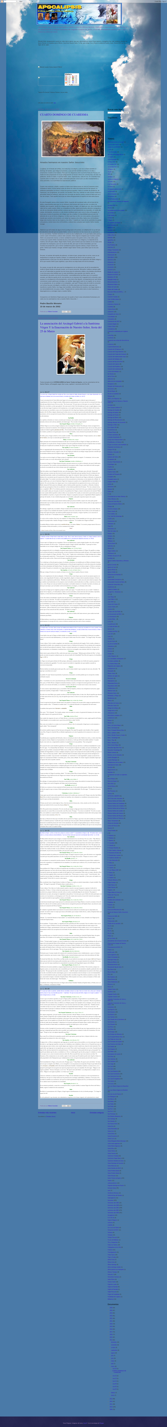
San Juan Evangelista (114, 1078)
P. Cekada (110, 845)
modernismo (111, 718)
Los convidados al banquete (115, 658)
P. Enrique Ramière (113, 848)
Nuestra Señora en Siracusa (115, 818)
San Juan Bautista (113, 1071)
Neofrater (110, 772)
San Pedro (111, 1106)
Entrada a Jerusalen (113, 452)
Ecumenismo (111, 429)
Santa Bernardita (112, 1128)
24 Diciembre (111, 191)
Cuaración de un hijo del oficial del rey (118, 340)
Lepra (109, 636)
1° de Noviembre (112, 152)
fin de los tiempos (113, 509)
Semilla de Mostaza (113, 1193)
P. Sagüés (110, 875)
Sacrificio (110, 991)
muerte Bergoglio (112, 757)
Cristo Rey (111, 335)
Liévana (110, 648)
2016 (111, 1334)
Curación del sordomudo (114, 369)
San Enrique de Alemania (115, 1034)
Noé (109, 788)
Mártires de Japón (113, 676)
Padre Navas (111, 885)
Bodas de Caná (112, 287)
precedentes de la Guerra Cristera (117, 941)
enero (113, 1395)
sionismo (110, 1222)
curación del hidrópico (114, 359)
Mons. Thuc (111, 740)
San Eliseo (111, 1029)
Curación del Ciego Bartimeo (116, 351)
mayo (113, 1361)
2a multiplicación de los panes (116, 210)
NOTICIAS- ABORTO (114, 796)
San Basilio (111, 1014)
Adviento (110, 237)
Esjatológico (111, 464)
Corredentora (111, 329)
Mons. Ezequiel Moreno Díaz (116, 730)
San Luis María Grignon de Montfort (118, 1090)
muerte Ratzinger (112, 760)
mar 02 (115, 1389)
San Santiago (111, 1118)
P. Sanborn (111, 877)
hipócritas (110, 546)
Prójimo (110, 949)
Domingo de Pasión (113, 415)
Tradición (110, 1250)
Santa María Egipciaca (114, 1146)
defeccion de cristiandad (114, 381)
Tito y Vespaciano (113, 1242)
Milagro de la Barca (113, 708)
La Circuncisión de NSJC (115, 614)
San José (110, 1066)
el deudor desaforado (113, 437)
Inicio (73, 1113)
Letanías (110, 639)
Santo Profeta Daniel (113, 1170)
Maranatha (111, 671)
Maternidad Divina (113, 683)
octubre (113, 1347)
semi (109, 1190)
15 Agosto (110, 169)
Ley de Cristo (111, 641)
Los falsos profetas (113, 661)
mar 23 (115, 1378)
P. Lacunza (111, 865)
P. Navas (110, 872)
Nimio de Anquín (112, 781)
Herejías (110, 536)
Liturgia (110, 653)
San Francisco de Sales (114, 1044)
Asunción (110, 269)
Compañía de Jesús (113, 314)
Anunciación (111, 255)
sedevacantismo (112, 1183)
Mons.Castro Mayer (113, 745)
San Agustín (111, 1009)
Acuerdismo (111, 232)
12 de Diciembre (112, 159)
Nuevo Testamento (113, 820)
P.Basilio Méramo (112, 880)
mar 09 (115, 1384)
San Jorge (110, 1064)
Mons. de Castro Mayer (114, 725)
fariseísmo (111, 486)
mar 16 (115, 1381)
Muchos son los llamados (115, 755)
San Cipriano (111, 1017)
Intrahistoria (111, 587)
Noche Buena (111, 786)
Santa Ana (110, 1126)
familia (109, 484)
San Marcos (111, 1099)
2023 (111, 1315)
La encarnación (112, 616)
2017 (111, 1332)
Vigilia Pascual (112, 1291)
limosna (110, 651)
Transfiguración (112, 1252)
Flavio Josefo (111, 511)
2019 (111, 1326)
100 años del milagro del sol (115, 154)
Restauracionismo (113, 964)
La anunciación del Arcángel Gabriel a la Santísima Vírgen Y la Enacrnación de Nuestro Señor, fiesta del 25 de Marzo (71, 327)
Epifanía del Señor (113, 457)
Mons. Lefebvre (112, 732)
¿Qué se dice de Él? (113, 144)
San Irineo (110, 1056)
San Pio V (110, 1109)
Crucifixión (111, 338)
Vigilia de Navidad (113, 1287)
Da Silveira (111, 374)
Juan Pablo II (111, 599)
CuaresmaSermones (113, 346)
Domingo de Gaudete (113, 410)
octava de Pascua (113, 825)
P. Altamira (111, 835)
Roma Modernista (113, 982)
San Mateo (111, 1101)
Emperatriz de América (114, 447)
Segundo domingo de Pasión (116, 1185)
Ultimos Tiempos (112, 1272)
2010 (111, 1407)
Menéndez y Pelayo (113, 695)
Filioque (110, 506)
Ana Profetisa (111, 245)
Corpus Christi (112, 326)
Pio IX (109, 926)
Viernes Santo (112, 1282)
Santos (110, 1180)
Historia (110, 548)
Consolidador (111, 316)
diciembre (114, 1342)
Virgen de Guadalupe (113, 1294)
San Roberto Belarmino (114, 1116)
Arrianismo (111, 262)
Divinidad (110, 405)
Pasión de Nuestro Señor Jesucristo (118, 912)
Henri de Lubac (112, 531)
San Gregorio (111, 1049)
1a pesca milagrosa (113, 179)
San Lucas (111, 1083)
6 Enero (110, 217)
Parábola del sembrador (114, 900)
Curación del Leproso (113, 364)
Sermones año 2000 (113, 1205)
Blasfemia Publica (113, 284)
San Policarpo (111, 1114)
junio (112, 1358)
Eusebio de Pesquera (114, 474)
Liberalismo (111, 646)
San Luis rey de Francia (114, 1094)
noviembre (114, 1345)
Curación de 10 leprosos (114, 349)
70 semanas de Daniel (114, 222)
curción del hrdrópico (113, 371)
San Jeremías (111, 1059)
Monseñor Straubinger (114, 750)
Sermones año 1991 (113, 1202)
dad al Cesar (111, 376)
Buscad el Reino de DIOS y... (116, 292)
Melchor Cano (111, 690)
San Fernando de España (115, 1041)
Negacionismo (112, 769)
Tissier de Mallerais (113, 1240)
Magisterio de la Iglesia (114, 666)
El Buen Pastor (112, 432)
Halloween (110, 523)
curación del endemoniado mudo (117, 356)
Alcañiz (110, 242)
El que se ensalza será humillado (117, 444)
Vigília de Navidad (113, 1289)
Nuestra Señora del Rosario (115, 816)
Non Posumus (112, 791)
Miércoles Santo (112, 705)
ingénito (110, 577)
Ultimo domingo (112, 1264)
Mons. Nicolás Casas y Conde (116, 735)
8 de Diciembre (112, 225)
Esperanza (111, 469)
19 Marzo (110, 176)
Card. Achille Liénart (113, 299)
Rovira (109, 986)
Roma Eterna (111, 979)
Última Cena (111, 1262)
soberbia (110, 1225)
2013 (111, 1399)
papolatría (110, 897)
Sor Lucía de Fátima (113, 1227)
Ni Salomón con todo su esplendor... (118, 774)
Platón (109, 936)
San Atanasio (111, 1012)
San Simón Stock (113, 1123)
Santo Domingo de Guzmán (115, 1163)
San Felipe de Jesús (113, 1039)
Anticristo (110, 247)
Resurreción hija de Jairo (114, 967)
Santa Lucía (111, 1138)
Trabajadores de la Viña (114, 1247)
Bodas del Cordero (113, 289)
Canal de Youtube (113, 297)
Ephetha (110, 454)
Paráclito (110, 904)
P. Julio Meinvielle (113, 860)
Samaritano (111, 1007)
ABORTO (110, 227)
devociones (111, 389)
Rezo (109, 974)
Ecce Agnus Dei (112, 427)
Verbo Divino (111, 1279)
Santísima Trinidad (113, 1156)
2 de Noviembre (112, 184)
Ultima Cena (111, 1259)
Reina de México (112, 962)
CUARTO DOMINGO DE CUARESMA (64, 114)
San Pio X (110, 1111)
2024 (111, 1313)
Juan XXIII (111, 602)
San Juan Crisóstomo (114, 1073)
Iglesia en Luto (112, 567)
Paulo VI (110, 918)
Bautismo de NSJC (113, 274)
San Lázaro (111, 1081)
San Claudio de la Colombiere (116, 1019)
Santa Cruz (111, 1131)
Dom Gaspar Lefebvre (114, 407)
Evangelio (110, 476)
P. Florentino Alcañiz (113, 853)
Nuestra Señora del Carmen (115, 813)
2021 (111, 1321)
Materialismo (111, 681)
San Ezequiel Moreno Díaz (115, 1036)
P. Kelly (110, 862)
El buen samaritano (113, 434)
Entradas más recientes (47, 1113)
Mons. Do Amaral (112, 728)
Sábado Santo (112, 989)
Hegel (109, 526)
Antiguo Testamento (113, 250)
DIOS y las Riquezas (113, 398)
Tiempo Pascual (112, 1237)
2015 (111, 1337)
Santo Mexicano (112, 1165)
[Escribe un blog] (65, 312)
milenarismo (111, 713)
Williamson (111, 1299)
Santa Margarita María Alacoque (117, 1141)
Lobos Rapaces (112, 656)
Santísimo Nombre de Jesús (116, 1161)
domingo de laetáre (113, 412)
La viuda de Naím (113, 626)
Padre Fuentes (112, 882)
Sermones (110, 1200)
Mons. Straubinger (113, 737)
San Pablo (110, 1104)
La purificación (112, 624)
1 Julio (109, 149)
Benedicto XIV (112, 277)
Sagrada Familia (112, 994)
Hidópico (110, 538)
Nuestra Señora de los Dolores (116, 808)
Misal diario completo (114, 715)
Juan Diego (111, 597)
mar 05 (115, 1386)
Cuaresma (110, 344)
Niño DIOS (111, 783)
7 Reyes (110, 220)
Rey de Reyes (112, 972)
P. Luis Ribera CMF (113, 870)
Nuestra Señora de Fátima (115, 801)
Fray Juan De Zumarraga (115, 516)
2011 (111, 1404)
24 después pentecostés (114, 189)
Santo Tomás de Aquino (114, 1178)
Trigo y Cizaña (112, 1257)
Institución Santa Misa (114, 584)
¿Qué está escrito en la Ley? (116, 142)
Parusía (110, 907)
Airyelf (85, 1423)
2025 (111, 1310)
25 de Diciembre (112, 194)
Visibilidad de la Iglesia (114, 1296)
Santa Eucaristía (112, 1136)
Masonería (111, 678)
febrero (113, 1392)
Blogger (102, 1423)
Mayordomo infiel (112, 686)
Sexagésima (111, 1215)
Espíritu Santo (112, 472)
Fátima (110, 491)
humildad (110, 558)
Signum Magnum (112, 1220)
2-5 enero (110, 186)
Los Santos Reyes (113, 663)
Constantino (111, 319)
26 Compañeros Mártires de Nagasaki (118, 201)
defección (110, 379)
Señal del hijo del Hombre (115, 1195)
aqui (55, 103)
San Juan (110, 1069)
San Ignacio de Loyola (114, 1054)
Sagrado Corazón (112, 996)
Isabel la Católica (112, 589)
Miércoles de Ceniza (113, 703)
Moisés (110, 723)
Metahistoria (111, 698)
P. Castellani (111, 843)
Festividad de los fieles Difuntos (117, 496)
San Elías (110, 1027)
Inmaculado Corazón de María (116, 582)
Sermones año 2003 (113, 1212)
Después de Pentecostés (115, 386)
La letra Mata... (112, 619)
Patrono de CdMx (112, 916)
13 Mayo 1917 (112, 162)
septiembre (114, 1350)
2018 (111, 1329)
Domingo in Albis (112, 425)
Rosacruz (110, 984)
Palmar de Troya (112, 895)
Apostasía (110, 259)
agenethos (110, 240)
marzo (113, 1366)
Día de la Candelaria (113, 393)
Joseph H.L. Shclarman (114, 592)
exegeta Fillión (112, 481)
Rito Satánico (111, 977)
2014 (111, 1340)
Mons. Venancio (112, 742)
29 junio (110, 208)
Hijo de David (111, 543)
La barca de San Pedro (114, 611)
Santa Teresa (111, 1151)
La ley (109, 621)
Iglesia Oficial (111, 569)
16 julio (110, 172)
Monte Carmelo (112, 752)
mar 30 (115, 1368)
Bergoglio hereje (112, 279)
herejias (110, 533)
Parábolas (110, 902)
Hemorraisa (111, 528)
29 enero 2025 (112, 205)
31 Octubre (111, 213)
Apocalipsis (111, 257)
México (110, 700)
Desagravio (111, 384)
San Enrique (111, 1032)
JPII (109, 594)
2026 (111, 1307)
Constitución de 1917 (113, 321)
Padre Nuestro (112, 887)
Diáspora (110, 396)
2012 (111, 1401)
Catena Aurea (111, 309)
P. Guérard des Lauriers (114, 855)
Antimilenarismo (112, 252)
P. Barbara (110, 838)
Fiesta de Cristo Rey (113, 501)
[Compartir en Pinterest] (70, 312)
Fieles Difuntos (112, 499)
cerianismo (111, 311)
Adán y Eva (111, 235)
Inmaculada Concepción (114, 579)
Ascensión (111, 267)
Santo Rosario (112, 1175)
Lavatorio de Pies (112, 631)
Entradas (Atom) (50, 1116)
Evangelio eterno (112, 479)
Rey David (110, 969)
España (110, 467)
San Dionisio (111, 1022)
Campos (110, 294)
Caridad (110, 301)
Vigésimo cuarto (112, 1284)
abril (112, 1363)
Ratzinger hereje (112, 959)
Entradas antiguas (97, 1113)
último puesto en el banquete (116, 1269)
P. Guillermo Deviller (113, 857)
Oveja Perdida (112, 830)
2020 (111, 1324)
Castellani (110, 306)
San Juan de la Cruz (113, 1076)
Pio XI (109, 931)
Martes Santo (111, 673)
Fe (108, 494)
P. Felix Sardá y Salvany (114, 850)
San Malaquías (112, 1096)
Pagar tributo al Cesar (114, 892)
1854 (109, 174)
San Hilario (111, 1051)
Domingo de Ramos (113, 417)
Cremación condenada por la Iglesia (118, 331)
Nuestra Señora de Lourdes (115, 811)
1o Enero (110, 181)
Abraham (110, 230)
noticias (110, 793)
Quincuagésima (112, 954)
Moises (110, 720)
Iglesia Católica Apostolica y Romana (118, 560)
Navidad (110, 767)
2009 (111, 1409)
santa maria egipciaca (114, 1143)
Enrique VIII (111, 449)
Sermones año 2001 (113, 1207)
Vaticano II (111, 1274)
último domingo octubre (114, 1267)
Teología (110, 1235)
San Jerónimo (111, 1061)
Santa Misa (111, 1148)
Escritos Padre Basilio (114, 462)
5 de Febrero (111, 215)
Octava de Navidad (113, 823)
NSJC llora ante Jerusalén (115, 798)
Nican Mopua (111, 778)
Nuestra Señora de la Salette (116, 806)
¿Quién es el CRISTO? (114, 147)
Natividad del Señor (113, 765)
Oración (110, 828)
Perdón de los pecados (114, 923)
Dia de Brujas (111, 391)
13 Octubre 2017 (112, 167)
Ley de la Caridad (112, 643)
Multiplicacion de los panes (115, 762)
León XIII (110, 634)
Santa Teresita (112, 1153)
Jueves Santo (111, 606)
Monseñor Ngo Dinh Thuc (115, 747)
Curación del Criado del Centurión (117, 354)
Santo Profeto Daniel (113, 1173)
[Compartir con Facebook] (68, 312)
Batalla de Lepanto (113, 272)
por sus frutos (111, 938)
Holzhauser (111, 553)
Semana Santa (112, 1188)
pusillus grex (111, 952)
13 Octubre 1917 (112, 164)
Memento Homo (112, 693)
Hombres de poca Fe (113, 555)
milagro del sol (112, 710)
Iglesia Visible (111, 572)
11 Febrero (111, 157)
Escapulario (111, 459)
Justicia (110, 609)
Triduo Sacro (111, 1254)
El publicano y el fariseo (114, 442)
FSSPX (110, 518)
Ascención (111, 264)
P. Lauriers (111, 867)
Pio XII (110, 933)
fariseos (110, 489)
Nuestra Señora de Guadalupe (116, 803)
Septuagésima (112, 1198)
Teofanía (110, 1232)
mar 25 (115, 1375)
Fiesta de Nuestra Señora (115, 504)
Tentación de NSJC (113, 1230)
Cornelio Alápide (112, 324)
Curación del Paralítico (114, 366)
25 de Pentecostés (113, 199)
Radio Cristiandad (113, 957)
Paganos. (110, 890)
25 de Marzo (111, 196)
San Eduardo (111, 1024)
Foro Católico (111, 514)
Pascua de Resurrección (114, 909)
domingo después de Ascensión (116, 422)
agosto (113, 1353)
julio (112, 1355)
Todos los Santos (112, 1245)
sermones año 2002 (113, 1210)
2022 (111, 1318)
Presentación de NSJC (114, 947)
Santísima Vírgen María (114, 1158)
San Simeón (111, 1121)
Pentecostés (111, 921)
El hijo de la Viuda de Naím (115, 439)
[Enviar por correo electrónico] (63, 312)
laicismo (110, 629)
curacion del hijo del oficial (115, 361)
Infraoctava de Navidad (114, 574)
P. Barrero (110, 840)
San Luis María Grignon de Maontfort (118, 1086)
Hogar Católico (112, 551)
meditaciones (111, 688)
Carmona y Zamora (113, 304)
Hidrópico (110, 541)
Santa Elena (111, 1133)
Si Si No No (111, 1217)
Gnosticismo (111, 521)
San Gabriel (111, 1046)
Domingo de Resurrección (115, 420)
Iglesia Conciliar (112, 564)
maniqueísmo (111, 668)
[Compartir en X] (66, 312)
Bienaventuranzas (113, 282)
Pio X (109, 928)
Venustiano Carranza (113, 1277)
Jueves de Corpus (113, 604)
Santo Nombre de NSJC (114, 1168)
